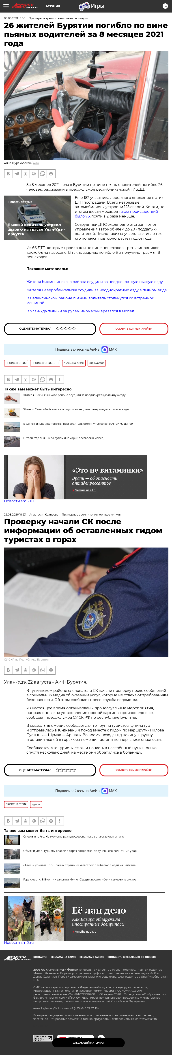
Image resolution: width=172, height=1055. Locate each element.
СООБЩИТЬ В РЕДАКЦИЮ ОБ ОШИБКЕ (132, 957)
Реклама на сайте (63, 957)
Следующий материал (88, 1042)
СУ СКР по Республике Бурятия (26, 659)
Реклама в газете (92, 957)
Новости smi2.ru (19, 501)
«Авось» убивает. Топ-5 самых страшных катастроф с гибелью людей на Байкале (79, 865)
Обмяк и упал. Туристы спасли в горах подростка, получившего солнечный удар (80, 851)
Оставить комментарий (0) (134, 328)
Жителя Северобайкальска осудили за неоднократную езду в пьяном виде (76, 409)
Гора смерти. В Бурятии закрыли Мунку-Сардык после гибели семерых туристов (79, 879)
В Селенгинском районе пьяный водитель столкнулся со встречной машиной (78, 423)
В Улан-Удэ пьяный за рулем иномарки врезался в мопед (63, 438)
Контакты (40, 957)
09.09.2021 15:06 (14, 18)
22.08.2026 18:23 (15, 514)
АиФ (36, 163)
